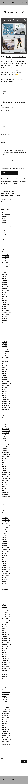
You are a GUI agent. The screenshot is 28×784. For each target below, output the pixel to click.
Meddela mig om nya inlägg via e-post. (13, 168)
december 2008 (6, 662)
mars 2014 (4, 537)
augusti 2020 (5, 385)
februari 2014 (5, 539)
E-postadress (5, 134)
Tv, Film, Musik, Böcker (8, 236)
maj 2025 (4, 272)
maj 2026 (4, 249)
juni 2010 (4, 626)
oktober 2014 (5, 524)
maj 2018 (4, 438)
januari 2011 (5, 613)
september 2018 (6, 431)
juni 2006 (4, 721)
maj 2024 (4, 296)
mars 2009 (5, 656)
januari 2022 (5, 351)
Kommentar (5, 110)
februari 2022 (5, 350)
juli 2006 (4, 719)
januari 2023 (5, 328)
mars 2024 (4, 300)
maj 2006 (4, 723)
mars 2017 (4, 466)
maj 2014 (4, 533)
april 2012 (4, 583)
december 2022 (6, 330)
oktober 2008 (5, 666)
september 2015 (6, 502)
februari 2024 (5, 302)
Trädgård (4, 232)
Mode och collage (7, 226)
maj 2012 (4, 581)
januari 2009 (5, 660)
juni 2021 (4, 365)
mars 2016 (4, 490)
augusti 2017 (5, 456)
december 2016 (6, 472)
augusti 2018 (5, 433)
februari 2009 (5, 658)
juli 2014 (4, 529)
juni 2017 (4, 460)
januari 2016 (5, 494)
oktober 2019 (5, 405)
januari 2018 (5, 446)
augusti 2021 (5, 361)
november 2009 (6, 640)
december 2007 (6, 686)
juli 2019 (4, 411)
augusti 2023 (5, 314)
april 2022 (4, 346)
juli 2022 (4, 340)
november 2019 (6, 403)
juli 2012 (4, 577)
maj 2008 (4, 676)
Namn (3, 126)
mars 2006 (5, 727)
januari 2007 (5, 707)
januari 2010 (5, 636)
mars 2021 (4, 371)
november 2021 (6, 355)
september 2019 (6, 407)
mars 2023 (4, 324)
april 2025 (4, 274)
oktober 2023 (5, 310)
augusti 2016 (5, 480)
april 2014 (4, 535)
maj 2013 (4, 557)
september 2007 (6, 692)
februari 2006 (5, 729)
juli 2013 (4, 553)
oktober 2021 (5, 357)
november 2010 (6, 616)
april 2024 (4, 298)
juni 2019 (4, 413)
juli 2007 (4, 696)
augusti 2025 (5, 266)
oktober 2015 (5, 500)
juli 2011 (4, 601)
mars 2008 (4, 680)
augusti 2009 (5, 646)
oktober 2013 (5, 547)
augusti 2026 (5, 243)
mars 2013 (4, 561)
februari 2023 (5, 326)
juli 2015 (4, 506)
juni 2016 (4, 484)
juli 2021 (4, 363)
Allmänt (4, 212)
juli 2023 (4, 316)
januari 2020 (5, 399)
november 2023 (6, 308)
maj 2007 (4, 700)
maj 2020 (4, 391)
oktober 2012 (5, 571)
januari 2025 (5, 280)
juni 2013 (4, 555)
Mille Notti (15, 57)
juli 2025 (4, 268)
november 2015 (6, 498)
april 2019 (4, 417)
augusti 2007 (5, 694)
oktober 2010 (5, 618)
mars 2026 (4, 253)
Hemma (4, 220)
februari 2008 (5, 682)
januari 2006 (5, 731)
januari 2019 (5, 423)
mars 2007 (4, 703)
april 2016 (4, 488)
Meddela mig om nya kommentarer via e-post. (13, 161)
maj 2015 (4, 510)
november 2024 (6, 284)
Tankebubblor (7, 2)
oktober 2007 (5, 690)
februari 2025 (5, 278)
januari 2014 (5, 541)
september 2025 (6, 264)
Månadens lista (6, 224)
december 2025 (6, 259)
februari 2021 (5, 373)
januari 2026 (5, 257)
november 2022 (6, 332)
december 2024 (6, 282)
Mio (7, 57)
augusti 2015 (5, 504)
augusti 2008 (5, 670)
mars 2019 (4, 419)
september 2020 (6, 383)
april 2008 (4, 678)
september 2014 (6, 526)
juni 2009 (4, 650)
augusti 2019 (5, 409)
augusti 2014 (5, 527)
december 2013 (6, 543)
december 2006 (6, 709)
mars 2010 (4, 632)
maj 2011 (4, 605)
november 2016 (6, 474)
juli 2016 (4, 482)
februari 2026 (5, 255)
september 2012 (6, 573)
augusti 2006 (5, 717)
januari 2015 (5, 518)
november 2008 (6, 664)
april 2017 (4, 464)
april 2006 (4, 725)
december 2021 (6, 353)
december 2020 (6, 377)
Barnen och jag (6, 214)
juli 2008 (4, 672)
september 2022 (6, 336)
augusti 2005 (5, 741)
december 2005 (6, 733)
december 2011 (6, 591)
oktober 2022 (5, 334)
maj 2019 (4, 415)
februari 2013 (5, 563)
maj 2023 (4, 320)
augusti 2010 (5, 622)
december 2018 (6, 425)
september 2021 (6, 359)
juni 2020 (4, 389)
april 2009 (4, 654)
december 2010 (6, 614)
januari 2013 (5, 565)
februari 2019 (5, 421)
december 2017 (6, 448)
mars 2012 (4, 585)
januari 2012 (5, 589)
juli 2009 (4, 648)
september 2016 (6, 478)
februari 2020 (5, 397)
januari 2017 (5, 470)
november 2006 (6, 711)
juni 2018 (4, 437)
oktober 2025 (5, 263)
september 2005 (6, 739)
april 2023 (4, 322)
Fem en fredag (6, 216)
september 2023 (6, 312)
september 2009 (6, 644)
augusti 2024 (5, 290)
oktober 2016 (5, 476)
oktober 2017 (5, 452)
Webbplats (4, 142)
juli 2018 (4, 435)
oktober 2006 (5, 713)
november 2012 (6, 569)
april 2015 (4, 512)
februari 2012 (5, 587)
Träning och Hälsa (7, 234)
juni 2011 (4, 603)
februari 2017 (5, 468)
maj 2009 (4, 652)
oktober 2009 (5, 642)
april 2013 (4, 559)
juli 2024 (4, 292)
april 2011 (4, 607)
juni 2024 (4, 294)
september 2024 (6, 288)
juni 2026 (4, 247)
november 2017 (6, 450)
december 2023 (6, 306)
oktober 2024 (5, 286)
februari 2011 (5, 611)
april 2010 (4, 630)
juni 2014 (4, 531)
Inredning (4, 222)
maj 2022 (4, 344)
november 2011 (6, 593)
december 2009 (6, 638)
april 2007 (4, 701)
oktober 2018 (5, 429)
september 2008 (6, 668)
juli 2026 (4, 245)
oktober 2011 (5, 595)
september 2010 (6, 620)
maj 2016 (4, 486)
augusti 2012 (5, 575)
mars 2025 (4, 276)
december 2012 (6, 567)
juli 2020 (4, 387)
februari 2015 (5, 516)
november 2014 (6, 522)
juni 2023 (4, 318)
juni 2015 (4, 508)
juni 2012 (4, 579)
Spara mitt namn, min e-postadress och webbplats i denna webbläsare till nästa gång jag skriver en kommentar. (15, 152)
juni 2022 (4, 342)
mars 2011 (4, 609)
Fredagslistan (5, 218)
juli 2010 (4, 624)
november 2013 (6, 545)
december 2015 (6, 496)
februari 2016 (5, 492)
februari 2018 (5, 444)
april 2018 (4, 440)
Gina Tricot (22, 57)
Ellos (9, 57)
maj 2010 (4, 628)
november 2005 (6, 735)
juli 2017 (4, 458)
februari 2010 (5, 634)
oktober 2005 (5, 737)
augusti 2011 (5, 599)
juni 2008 (4, 674)
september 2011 (6, 597)
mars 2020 (4, 395)
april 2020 (4, 393)
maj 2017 (4, 462)
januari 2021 (5, 375)
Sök (2, 759)
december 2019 (6, 401)
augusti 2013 (5, 551)
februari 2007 (5, 705)
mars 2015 (4, 514)
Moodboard (4, 93)
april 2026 (4, 251)
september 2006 (6, 715)
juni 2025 (4, 270)
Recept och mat (6, 230)
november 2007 (6, 688)
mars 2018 (4, 442)
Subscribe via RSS (7, 744)
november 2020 (6, 379)
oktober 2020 (5, 381)
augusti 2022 (5, 338)
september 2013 (6, 549)
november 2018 (6, 427)
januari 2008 (5, 684)
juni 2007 (4, 698)
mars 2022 (4, 348)
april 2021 (4, 369)
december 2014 (6, 520)
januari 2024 (5, 304)
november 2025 (6, 261)
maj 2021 (4, 367)
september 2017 (6, 454)
